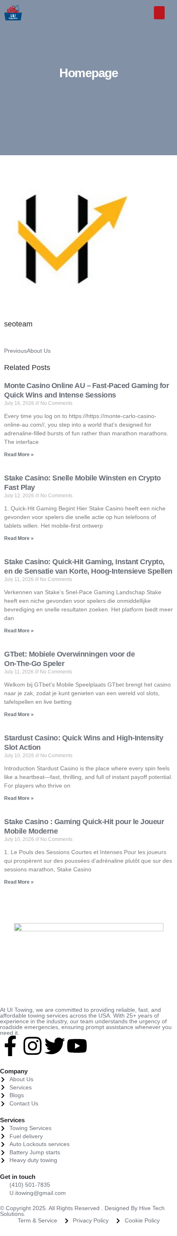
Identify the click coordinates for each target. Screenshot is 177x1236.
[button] (159, 12)
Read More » (19, 454)
